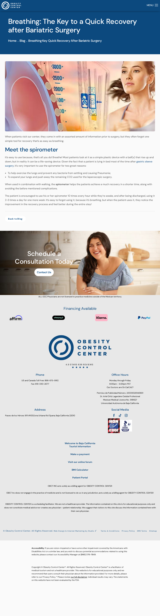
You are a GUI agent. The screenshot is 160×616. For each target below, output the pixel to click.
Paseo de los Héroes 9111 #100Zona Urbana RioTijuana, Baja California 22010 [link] (40, 415)
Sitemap (153, 531)
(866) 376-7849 (88, 554)
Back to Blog (15, 218)
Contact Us (44, 272)
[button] (156, 5)
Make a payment (80, 454)
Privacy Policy (128, 531)
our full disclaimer (79, 577)
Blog (22, 41)
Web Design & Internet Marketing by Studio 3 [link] (75, 531)
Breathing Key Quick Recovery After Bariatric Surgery (65, 41)
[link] (80, 366)
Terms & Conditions (110, 531)
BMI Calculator (80, 470)
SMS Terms (142, 531)
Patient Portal (80, 478)
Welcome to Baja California (80, 445)
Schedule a (44, 258)
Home (12, 41)
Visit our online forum (80, 462)
